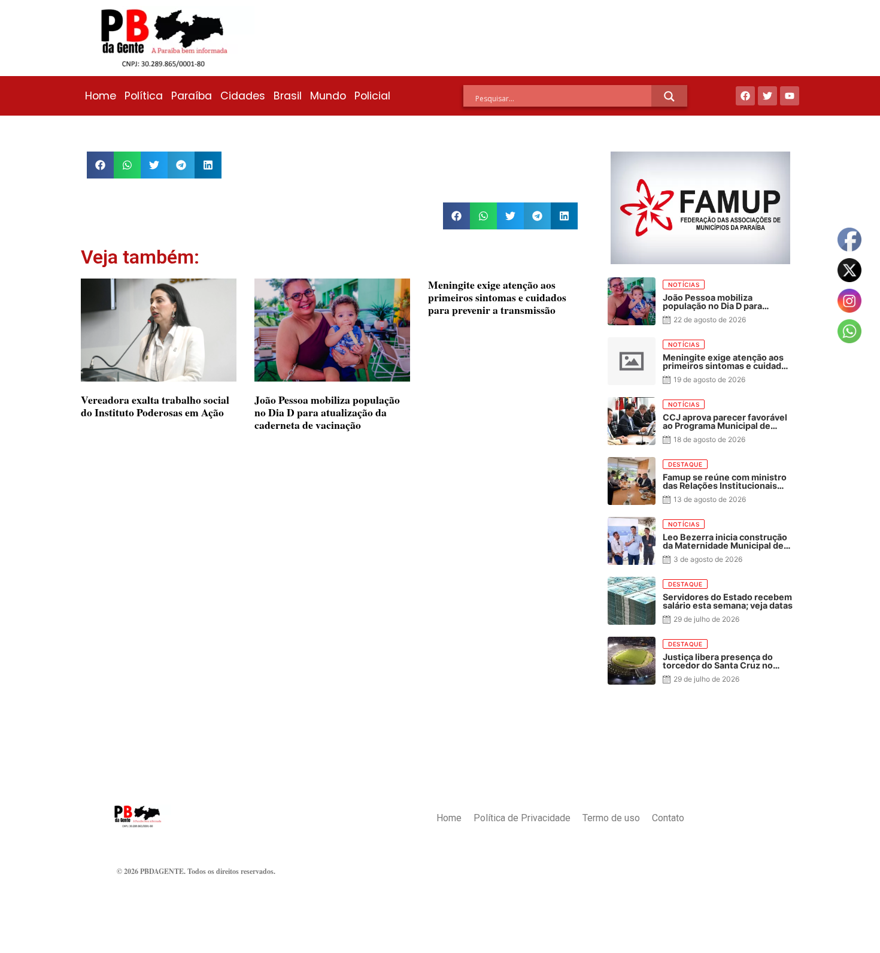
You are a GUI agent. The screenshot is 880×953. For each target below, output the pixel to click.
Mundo (328, 96)
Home (100, 96)
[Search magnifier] (669, 96)
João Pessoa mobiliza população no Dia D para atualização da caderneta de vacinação (327, 412)
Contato (668, 818)
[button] (100, 165)
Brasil (288, 96)
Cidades (242, 96)
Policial (372, 96)
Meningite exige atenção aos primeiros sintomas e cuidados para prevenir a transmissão (497, 297)
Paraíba (191, 96)
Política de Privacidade (522, 818)
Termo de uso (611, 818)
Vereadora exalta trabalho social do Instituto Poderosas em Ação (155, 406)
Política (144, 96)
